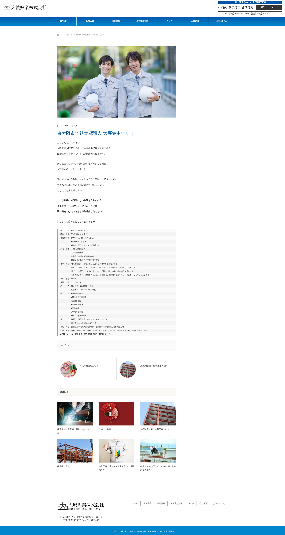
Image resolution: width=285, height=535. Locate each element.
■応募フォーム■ (66, 334)
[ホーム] (58, 31)
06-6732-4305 (237, 7)
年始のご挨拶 (105, 429)
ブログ (169, 21)
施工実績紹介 (142, 21)
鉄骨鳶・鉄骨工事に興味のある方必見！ (73, 431)
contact (271, 7)
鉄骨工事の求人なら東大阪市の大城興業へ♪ (116, 468)
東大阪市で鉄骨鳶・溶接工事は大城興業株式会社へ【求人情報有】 (148, 531)
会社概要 (195, 21)
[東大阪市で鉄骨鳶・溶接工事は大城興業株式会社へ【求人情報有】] (81, 510)
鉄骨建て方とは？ (65, 466)
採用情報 (116, 21)
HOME (63, 21)
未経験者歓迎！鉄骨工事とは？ (154, 429)
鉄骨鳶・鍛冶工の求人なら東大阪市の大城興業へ (158, 468)
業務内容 (90, 21)
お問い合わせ (221, 21)
